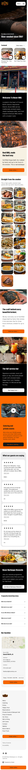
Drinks (4, 705)
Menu (19, 4)
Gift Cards (5, 721)
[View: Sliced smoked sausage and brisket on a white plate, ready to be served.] (7, 193)
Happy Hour (6, 707)
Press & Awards (7, 714)
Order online (13, 682)
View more (6, 473)
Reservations (6, 710)
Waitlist (4, 726)
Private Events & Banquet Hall (11, 712)
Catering (5, 703)
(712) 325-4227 (7, 668)
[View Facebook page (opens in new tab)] (3, 753)
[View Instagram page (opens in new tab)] (6, 753)
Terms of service (6, 742)
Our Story (5, 717)
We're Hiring (6, 719)
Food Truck (5, 731)
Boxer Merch (6, 728)
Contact (4, 724)
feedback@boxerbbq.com (10, 672)
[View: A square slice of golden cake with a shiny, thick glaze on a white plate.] (7, 268)
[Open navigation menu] (23, 3)
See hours (21, 677)
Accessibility (5, 745)
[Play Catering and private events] (13, 410)
